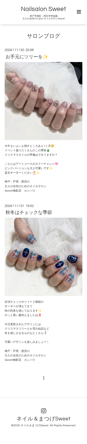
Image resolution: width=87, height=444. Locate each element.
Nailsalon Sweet (43, 9)
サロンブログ (43, 36)
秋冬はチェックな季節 (29, 212)
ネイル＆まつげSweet (43, 419)
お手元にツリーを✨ (27, 56)
